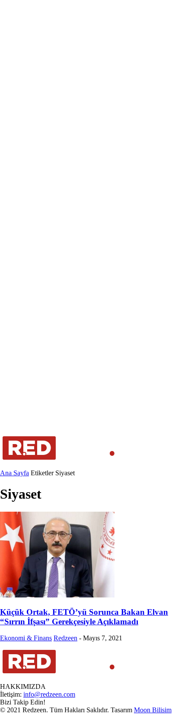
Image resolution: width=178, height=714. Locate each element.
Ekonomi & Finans (26, 638)
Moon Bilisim (153, 710)
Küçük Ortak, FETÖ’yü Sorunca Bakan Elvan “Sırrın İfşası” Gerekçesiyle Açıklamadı (84, 616)
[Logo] (59, 465)
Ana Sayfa (14, 473)
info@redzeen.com (49, 694)
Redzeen (65, 638)
